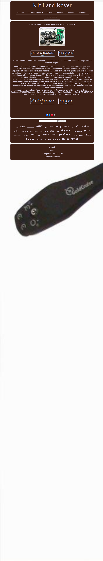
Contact (52, 150)
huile (65, 138)
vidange (36, 131)
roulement (30, 127)
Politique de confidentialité (52, 154)
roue (17, 127)
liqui (46, 127)
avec (49, 139)
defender (66, 130)
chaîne (88, 135)
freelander (65, 134)
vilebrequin (44, 131)
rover (30, 138)
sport (33, 134)
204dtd (57, 131)
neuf (72, 127)
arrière (16, 131)
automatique (41, 139)
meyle (75, 135)
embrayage (24, 131)
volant (22, 127)
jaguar (56, 139)
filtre (52, 131)
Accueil (52, 147)
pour (87, 130)
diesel (54, 134)
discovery (55, 126)
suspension (17, 135)
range (74, 138)
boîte (39, 135)
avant (66, 126)
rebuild (81, 135)
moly (31, 131)
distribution (82, 126)
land (39, 126)
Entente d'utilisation (52, 157)
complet (26, 135)
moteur (46, 134)
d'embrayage (78, 131)
